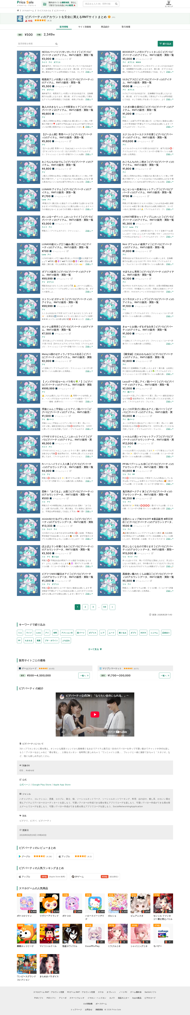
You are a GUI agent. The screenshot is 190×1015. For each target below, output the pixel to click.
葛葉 (39, 640)
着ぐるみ (122, 633)
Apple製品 (136, 998)
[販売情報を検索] (56, 44)
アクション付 (67, 633)
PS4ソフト (39, 998)
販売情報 (64, 26)
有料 (55, 633)
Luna (38, 633)
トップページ (76, 1009)
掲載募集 (99, 1009)
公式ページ (25, 784)
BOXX (143, 633)
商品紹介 (105, 26)
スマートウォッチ (77, 998)
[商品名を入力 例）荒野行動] (116, 4)
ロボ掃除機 (88, 1004)
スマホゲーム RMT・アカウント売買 (48, 992)
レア (102, 633)
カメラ (112, 998)
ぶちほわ (66, 640)
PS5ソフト (51, 998)
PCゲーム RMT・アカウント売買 (81, 992)
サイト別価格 (84, 26)
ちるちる (28, 640)
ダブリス (92, 633)
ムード (111, 633)
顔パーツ (81, 633)
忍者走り (166, 633)
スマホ (101, 992)
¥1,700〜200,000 (119, 675)
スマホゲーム (28, 10)
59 (104, 607)
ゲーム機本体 (136, 992)
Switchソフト (151, 992)
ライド (29, 633)
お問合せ (88, 1009)
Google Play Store (41, 784)
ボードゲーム (101, 1004)
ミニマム (154, 633)
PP (19, 640)
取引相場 (126, 26)
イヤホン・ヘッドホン (97, 998)
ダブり (133, 633)
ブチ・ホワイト (51, 640)
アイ (47, 633)
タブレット (111, 992)
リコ (20, 633)
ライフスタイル (44, 10)
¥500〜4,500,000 (39, 675)
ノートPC (123, 992)
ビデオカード (150, 998)
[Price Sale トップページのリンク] (18, 11)
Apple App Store (61, 784)
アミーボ (62, 998)
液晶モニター (123, 998)
